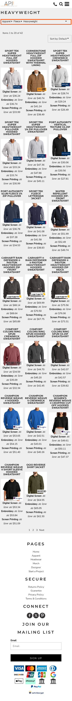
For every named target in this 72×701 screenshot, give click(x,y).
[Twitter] (36, 615)
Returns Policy (36, 586)
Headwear (36, 559)
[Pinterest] (42, 615)
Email (14, 640)
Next (41, 530)
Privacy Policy (36, 594)
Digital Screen (10, 91)
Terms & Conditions (36, 598)
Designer (36, 567)
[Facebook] (29, 615)
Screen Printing (10, 108)
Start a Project (36, 571)
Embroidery (7, 99)
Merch (36, 563)
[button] (61, 4)
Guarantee (36, 590)
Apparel (36, 555)
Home (36, 551)
